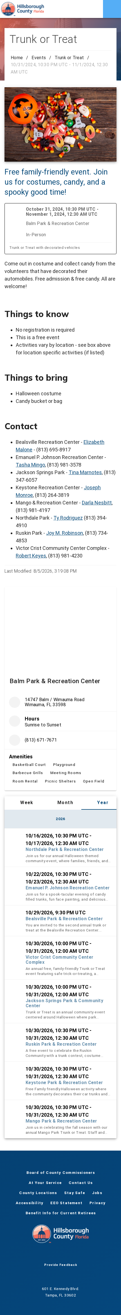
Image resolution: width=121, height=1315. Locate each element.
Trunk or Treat (69, 57)
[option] (60, 848)
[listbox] (60, 983)
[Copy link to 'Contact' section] (108, 426)
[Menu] (112, 9)
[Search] (94, 9)
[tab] (23, 803)
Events (39, 57)
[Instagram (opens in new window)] (69, 1254)
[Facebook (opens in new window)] (42, 1254)
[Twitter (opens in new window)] (51, 1254)
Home (17, 57)
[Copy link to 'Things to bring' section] (108, 377)
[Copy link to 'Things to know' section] (108, 314)
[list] (60, 741)
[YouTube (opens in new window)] (60, 1254)
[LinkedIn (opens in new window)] (78, 1254)
